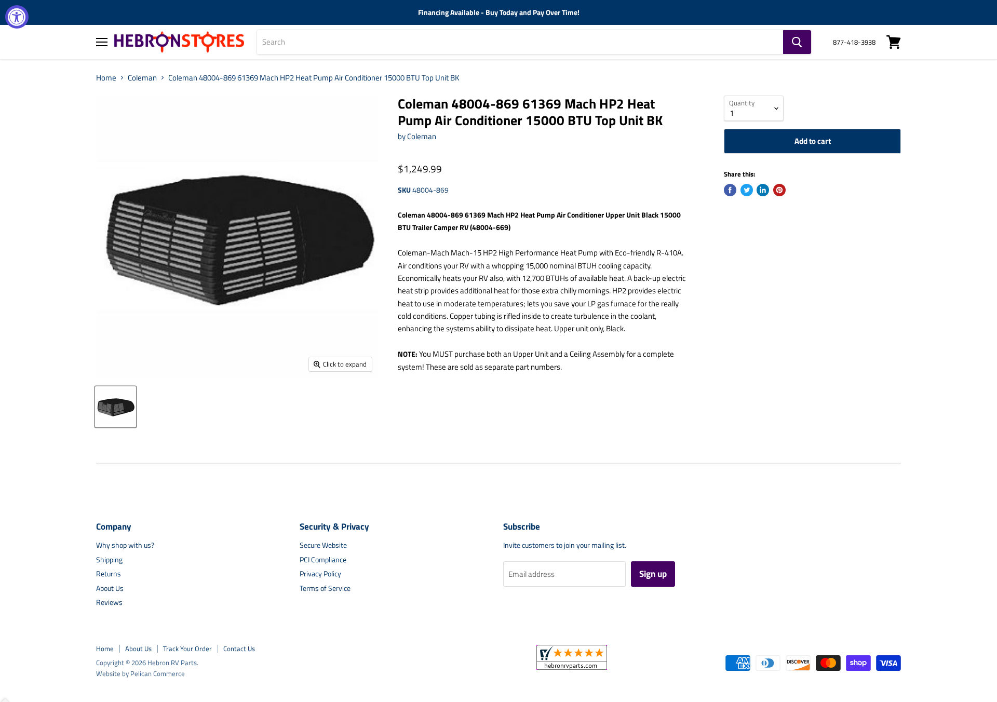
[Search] (797, 42)
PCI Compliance (323, 559)
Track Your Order (187, 648)
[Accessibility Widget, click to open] (17, 17)
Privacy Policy (320, 573)
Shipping (109, 559)
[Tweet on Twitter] (746, 190)
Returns (108, 573)
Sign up (653, 573)
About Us (110, 588)
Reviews (109, 602)
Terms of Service (325, 588)
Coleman (142, 77)
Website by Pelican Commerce (140, 673)
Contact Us (239, 648)
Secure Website (323, 544)
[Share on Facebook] (730, 190)
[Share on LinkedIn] (763, 190)
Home (106, 77)
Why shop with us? (125, 544)
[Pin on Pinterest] (779, 190)
